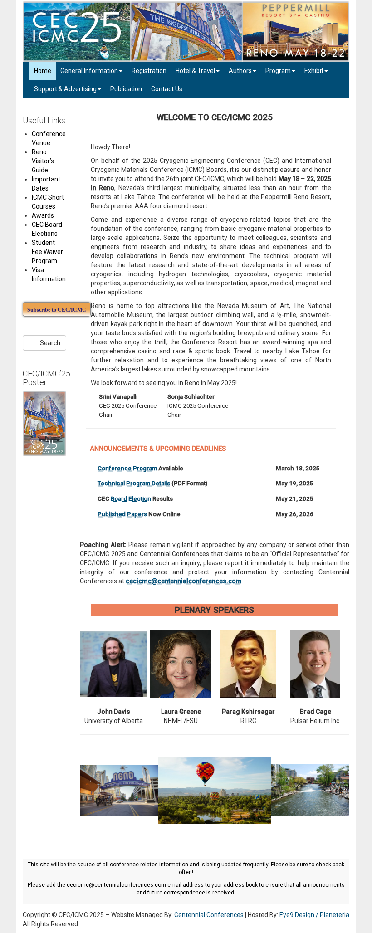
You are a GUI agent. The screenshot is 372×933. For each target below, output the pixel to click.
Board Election (131, 498)
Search (50, 343)
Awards (43, 215)
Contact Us (166, 89)
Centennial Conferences (209, 914)
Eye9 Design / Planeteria (314, 914)
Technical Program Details (134, 483)
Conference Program (127, 468)
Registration (149, 70)
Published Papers (122, 514)
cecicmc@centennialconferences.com (184, 581)
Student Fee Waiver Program (47, 251)
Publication (126, 89)
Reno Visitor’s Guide (43, 161)
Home (42, 70)
